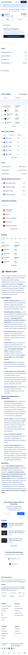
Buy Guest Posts (19, 608)
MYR (11, 238)
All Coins (14, 126)
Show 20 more (14, 229)
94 (26, 59)
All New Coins (14, 157)
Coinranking (7, 2)
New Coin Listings (14, 9)
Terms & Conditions (16, 645)
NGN (16, 238)
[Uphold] (21, 596)
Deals (2, 620)
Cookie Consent (15, 643)
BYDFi (7, 588)
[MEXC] (4, 592)
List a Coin (17, 610)
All (2, 238)
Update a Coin (18, 613)
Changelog (4, 631)
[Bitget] (21, 593)
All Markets (14, 265)
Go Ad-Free (6, 70)
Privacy (21, 643)
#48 (12, 16)
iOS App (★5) (4, 608)
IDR (24, 238)
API (2, 615)
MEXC (23, 587)
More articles (14, 545)
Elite (2, 613)
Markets (24, 9)
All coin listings (23, 94)
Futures (20, 19)
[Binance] (13, 593)
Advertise (17, 606)
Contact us (17, 628)
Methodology (4, 633)
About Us (22, 581)
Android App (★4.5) (6, 606)
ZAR (7, 238)
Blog (2, 638)
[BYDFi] (4, 596)
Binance (3, 588)
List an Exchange (19, 615)
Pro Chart (3, 610)
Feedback (17, 631)
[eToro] (12, 596)
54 (26, 55)
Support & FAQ (18, 633)
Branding (3, 635)
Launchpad (4, 617)
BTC (20, 238)
